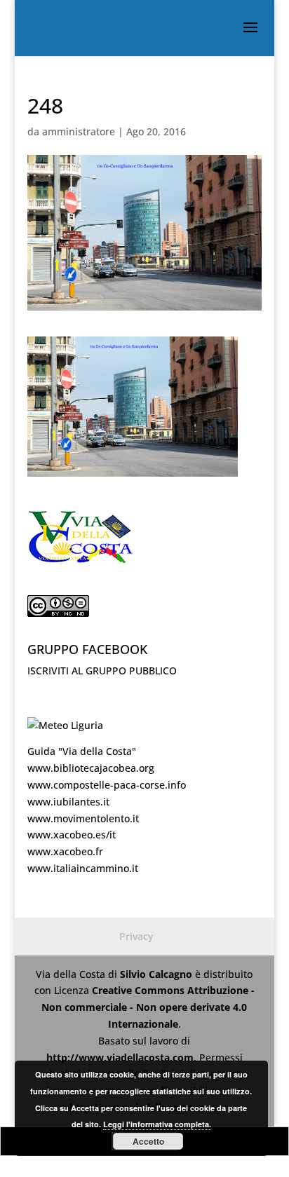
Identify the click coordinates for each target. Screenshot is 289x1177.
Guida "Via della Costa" (81, 751)
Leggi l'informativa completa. (157, 1124)
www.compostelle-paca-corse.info (106, 784)
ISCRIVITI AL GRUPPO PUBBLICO (102, 670)
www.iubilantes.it (68, 801)
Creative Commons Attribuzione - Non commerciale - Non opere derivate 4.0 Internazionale (148, 1007)
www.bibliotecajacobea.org (90, 768)
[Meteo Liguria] (65, 725)
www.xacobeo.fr (65, 851)
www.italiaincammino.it (82, 868)
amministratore (78, 131)
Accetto (148, 1141)
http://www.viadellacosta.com (120, 1057)
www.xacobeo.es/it (71, 834)
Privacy (136, 936)
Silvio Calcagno (157, 974)
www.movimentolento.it (83, 818)
